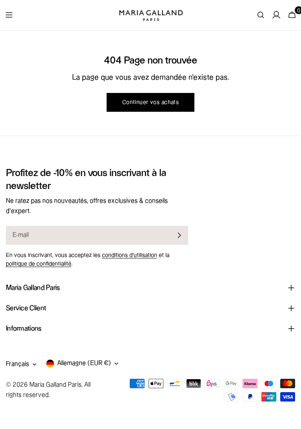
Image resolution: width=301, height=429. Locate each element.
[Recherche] (260, 15)
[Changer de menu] (9, 15)
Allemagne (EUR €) (84, 363)
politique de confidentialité (38, 264)
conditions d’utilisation (129, 255)
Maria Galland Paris (55, 385)
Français (17, 364)
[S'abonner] (179, 235)
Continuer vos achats (150, 102)
